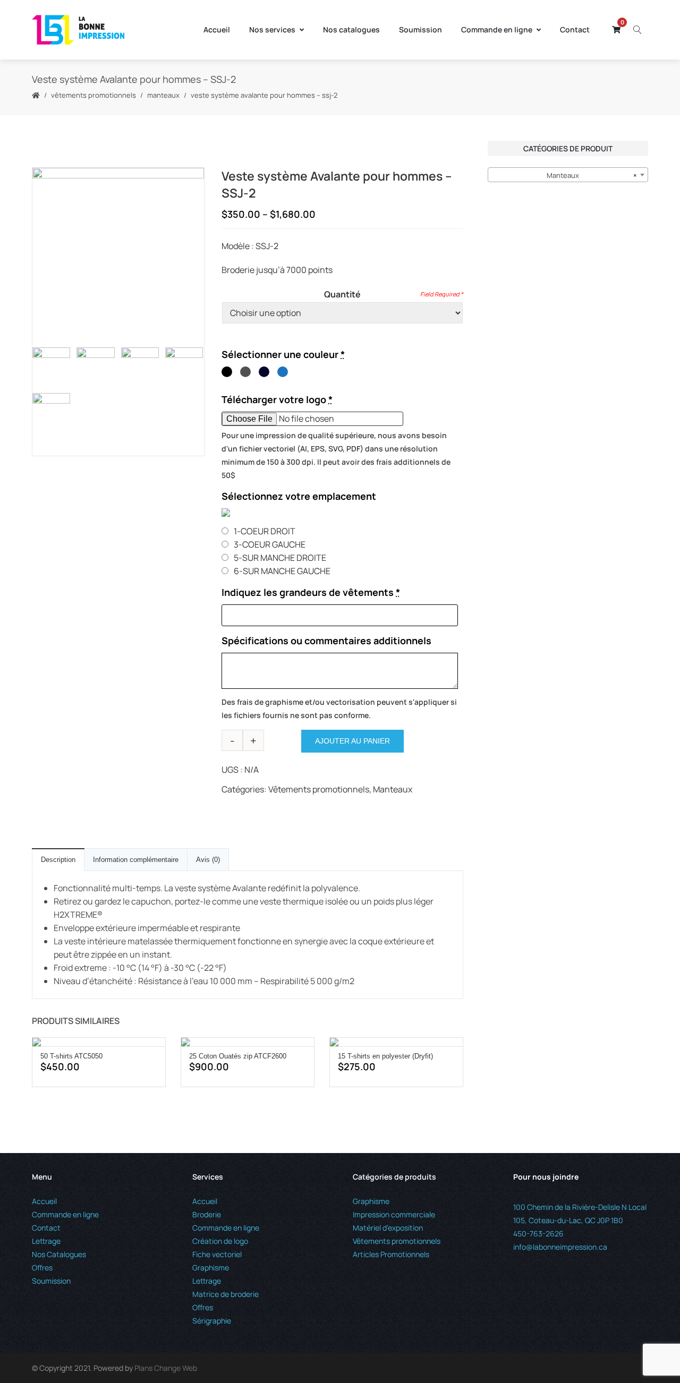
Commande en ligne (496, 29)
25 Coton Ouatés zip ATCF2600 (237, 1056)
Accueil (216, 29)
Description (58, 860)
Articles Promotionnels (391, 1254)
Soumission (420, 29)
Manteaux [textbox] (592, 175)
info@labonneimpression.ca (560, 1247)
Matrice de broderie (225, 1294)
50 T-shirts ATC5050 (71, 1056)
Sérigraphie (211, 1321)
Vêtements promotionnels (93, 95)
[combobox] (568, 174)
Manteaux (163, 95)
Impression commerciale (394, 1214)
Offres (42, 1267)
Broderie (206, 1214)
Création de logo (220, 1241)
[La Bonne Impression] (78, 30)
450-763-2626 (538, 1233)
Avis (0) (208, 860)
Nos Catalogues (59, 1254)
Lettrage (46, 1241)
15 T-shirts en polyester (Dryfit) (385, 1056)
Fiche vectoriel (217, 1254)
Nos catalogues (351, 29)
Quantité (342, 294)
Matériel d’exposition (388, 1228)
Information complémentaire (135, 860)
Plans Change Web (165, 1368)
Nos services (272, 29)
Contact (575, 29)
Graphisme (210, 1267)
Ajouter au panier (352, 741)
